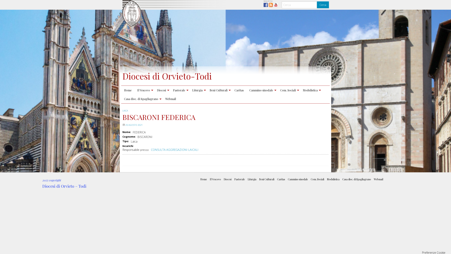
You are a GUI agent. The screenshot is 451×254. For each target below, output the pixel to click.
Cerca (323, 5)
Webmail (170, 99)
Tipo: (125, 141)
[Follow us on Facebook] (266, 5)
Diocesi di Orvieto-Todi (167, 76)
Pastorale (179, 90)
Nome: (126, 132)
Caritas (239, 90)
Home (128, 90)
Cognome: (129, 136)
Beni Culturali (218, 90)
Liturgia (197, 90)
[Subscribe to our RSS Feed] (271, 5)
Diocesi (161, 90)
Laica (125, 110)
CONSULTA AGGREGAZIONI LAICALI (174, 150)
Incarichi (127, 146)
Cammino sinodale (261, 90)
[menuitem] (127, 90)
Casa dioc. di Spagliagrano (141, 99)
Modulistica (310, 90)
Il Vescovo (143, 90)
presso (144, 150)
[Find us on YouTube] (276, 5)
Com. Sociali (288, 90)
